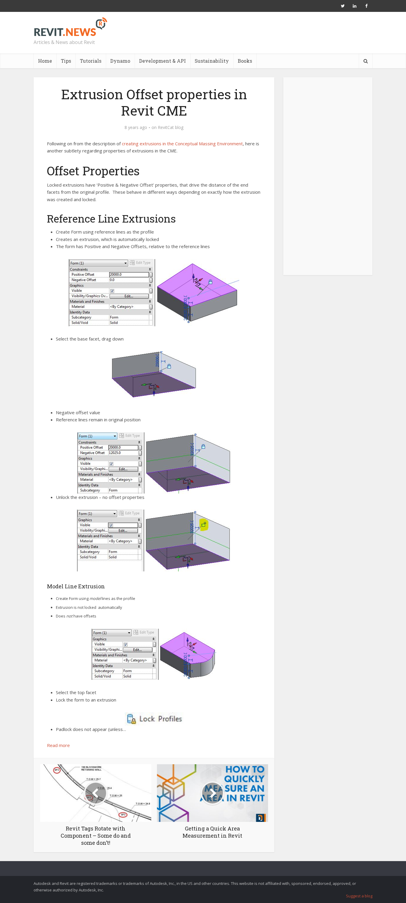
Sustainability (212, 61)
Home (45, 61)
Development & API (162, 61)
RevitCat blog (170, 127)
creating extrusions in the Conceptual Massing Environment (182, 143)
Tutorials (90, 61)
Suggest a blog (359, 896)
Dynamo (120, 61)
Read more (58, 745)
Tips (66, 61)
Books (245, 61)
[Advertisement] (327, 179)
